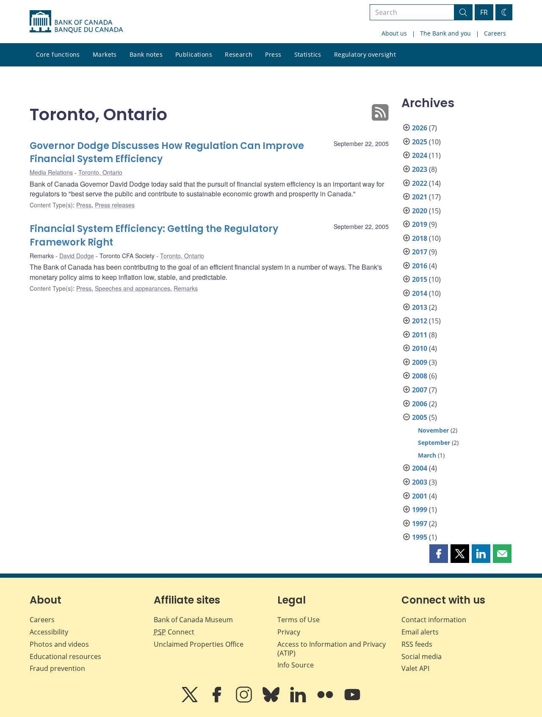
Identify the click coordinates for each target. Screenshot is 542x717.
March (427, 455)
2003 (419, 482)
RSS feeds (416, 644)
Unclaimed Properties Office (198, 644)
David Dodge (76, 255)
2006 (419, 403)
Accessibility (49, 632)
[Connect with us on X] (190, 700)
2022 (419, 183)
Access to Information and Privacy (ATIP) (331, 649)
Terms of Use (298, 619)
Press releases (115, 205)
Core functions (58, 54)
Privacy (288, 632)
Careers (495, 33)
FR (484, 12)
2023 (419, 169)
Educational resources (65, 656)
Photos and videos (59, 644)
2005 (419, 417)
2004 (419, 468)
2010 (419, 348)
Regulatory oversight (365, 54)
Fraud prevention (57, 668)
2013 (419, 307)
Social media (421, 656)
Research (238, 54)
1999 (419, 509)
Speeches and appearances (132, 288)
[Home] (76, 21)
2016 (419, 265)
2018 (419, 238)
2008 (419, 376)
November (433, 430)
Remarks (186, 288)
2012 (419, 320)
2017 (419, 251)
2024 (419, 155)
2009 (419, 362)
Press (273, 54)
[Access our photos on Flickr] (326, 700)
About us (394, 33)
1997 (419, 523)
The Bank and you (445, 33)
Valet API (415, 668)
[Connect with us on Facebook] (217, 700)
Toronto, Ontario (100, 172)
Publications (193, 54)
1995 (419, 537)
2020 (419, 210)
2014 (419, 293)
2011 (419, 334)
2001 (419, 496)
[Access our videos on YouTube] (352, 700)
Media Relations (51, 172)
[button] (438, 553)
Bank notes (146, 54)
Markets (105, 54)
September (434, 442)
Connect (174, 632)
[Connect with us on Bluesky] (271, 700)
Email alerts (420, 632)
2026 (419, 127)
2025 (419, 141)
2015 (419, 279)
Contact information (433, 619)
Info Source (295, 665)
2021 (419, 196)
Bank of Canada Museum (193, 619)
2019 (419, 224)
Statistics (307, 54)
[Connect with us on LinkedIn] (298, 700)
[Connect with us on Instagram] (244, 700)
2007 (419, 389)
